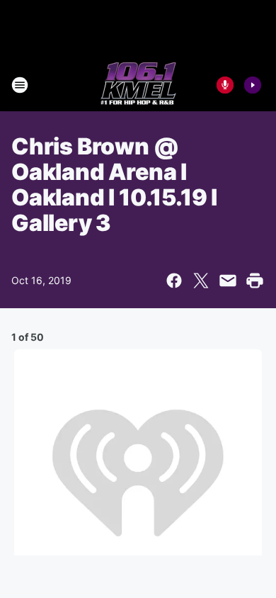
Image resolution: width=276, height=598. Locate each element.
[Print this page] (255, 280)
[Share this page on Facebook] (174, 280)
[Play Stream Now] (252, 85)
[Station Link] (138, 85)
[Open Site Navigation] (19, 85)
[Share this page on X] (201, 280)
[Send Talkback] (225, 85)
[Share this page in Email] (228, 280)
